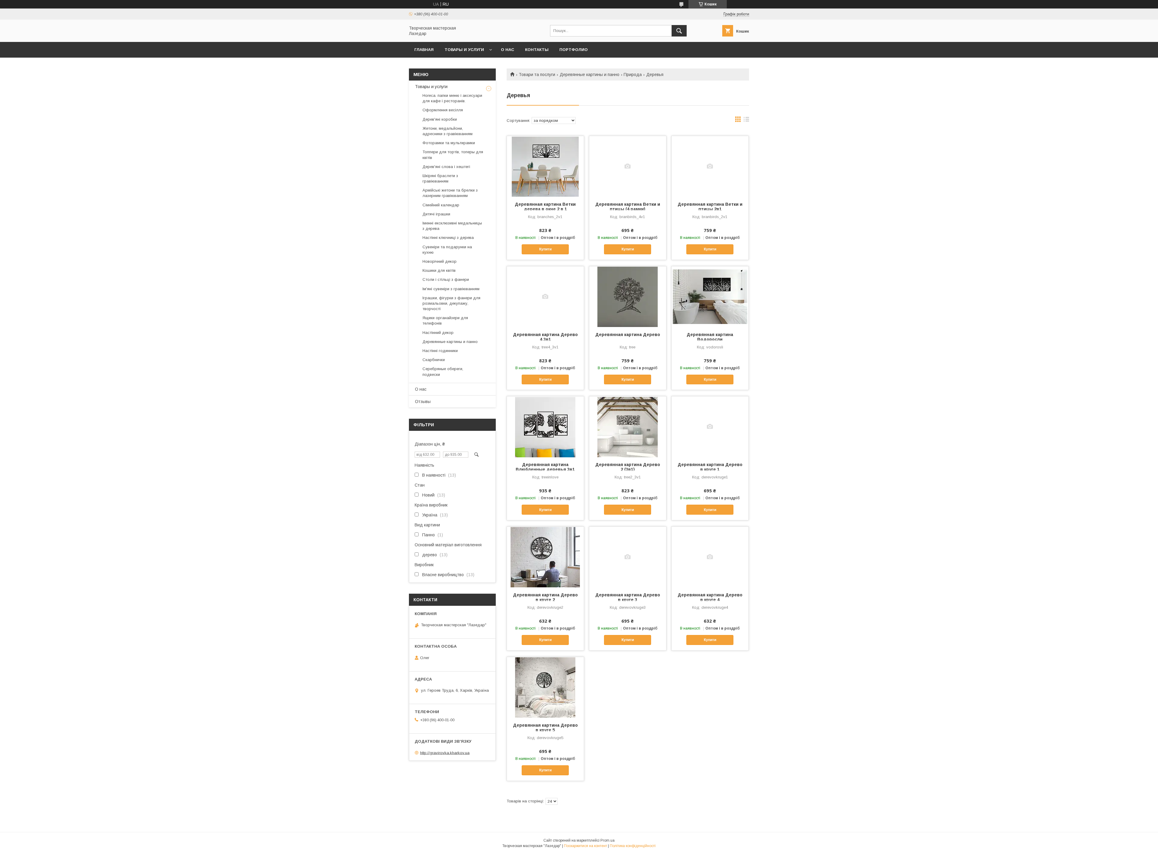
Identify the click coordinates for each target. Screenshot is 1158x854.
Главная (424, 49)
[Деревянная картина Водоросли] (710, 296)
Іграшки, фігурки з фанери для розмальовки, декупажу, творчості (451, 303)
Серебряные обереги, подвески (442, 371)
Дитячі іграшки (436, 214)
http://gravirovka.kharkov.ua (445, 752)
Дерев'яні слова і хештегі (446, 166)
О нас (507, 49)
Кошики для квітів (439, 270)
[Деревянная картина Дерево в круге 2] (545, 557)
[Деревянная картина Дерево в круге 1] (710, 426)
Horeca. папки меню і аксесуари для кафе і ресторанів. (452, 98)
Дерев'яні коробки (439, 119)
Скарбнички (433, 359)
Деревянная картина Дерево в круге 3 (627, 597)
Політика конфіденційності (633, 846)
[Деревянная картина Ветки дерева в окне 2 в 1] (545, 166)
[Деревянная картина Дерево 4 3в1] (545, 296)
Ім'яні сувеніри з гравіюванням (450, 289)
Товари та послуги (537, 74)
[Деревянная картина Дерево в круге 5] (545, 687)
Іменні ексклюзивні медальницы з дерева (452, 226)
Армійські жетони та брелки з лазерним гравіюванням (450, 193)
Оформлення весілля (442, 110)
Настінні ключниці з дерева (448, 237)
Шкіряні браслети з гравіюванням (440, 178)
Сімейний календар (440, 205)
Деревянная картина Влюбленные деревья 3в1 (545, 467)
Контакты (537, 49)
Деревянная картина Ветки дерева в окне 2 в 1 (545, 206)
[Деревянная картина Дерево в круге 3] (627, 557)
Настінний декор (438, 332)
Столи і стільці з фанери (445, 279)
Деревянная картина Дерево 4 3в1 (545, 337)
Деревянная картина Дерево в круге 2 (545, 597)
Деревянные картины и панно (589, 74)
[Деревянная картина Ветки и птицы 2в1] (710, 166)
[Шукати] (679, 31)
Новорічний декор (439, 261)
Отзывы (423, 401)
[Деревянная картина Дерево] (627, 296)
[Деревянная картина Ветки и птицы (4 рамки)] (627, 166)
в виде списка (746, 120)
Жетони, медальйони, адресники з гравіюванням (447, 131)
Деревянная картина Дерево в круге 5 (545, 727)
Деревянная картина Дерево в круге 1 (710, 467)
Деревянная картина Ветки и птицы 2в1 (710, 206)
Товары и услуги (464, 49)
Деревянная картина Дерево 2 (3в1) (627, 467)
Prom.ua (607, 840)
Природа (633, 74)
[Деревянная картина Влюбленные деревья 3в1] (545, 426)
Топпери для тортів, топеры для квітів (452, 155)
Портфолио (573, 49)
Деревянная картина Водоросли (710, 337)
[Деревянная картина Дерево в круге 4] (710, 557)
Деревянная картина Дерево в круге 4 (710, 597)
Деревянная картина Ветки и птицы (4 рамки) (627, 206)
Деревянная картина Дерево (627, 334)
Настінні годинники (440, 350)
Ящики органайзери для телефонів (445, 320)
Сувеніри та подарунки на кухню (447, 250)
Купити (545, 249)
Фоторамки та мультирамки (448, 143)
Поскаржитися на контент (585, 846)
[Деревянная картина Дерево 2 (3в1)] (627, 426)
